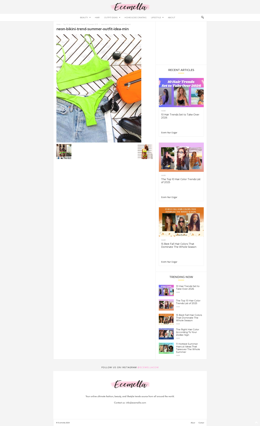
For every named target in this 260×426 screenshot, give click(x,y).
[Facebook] (119, 409)
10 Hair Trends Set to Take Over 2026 (188, 287)
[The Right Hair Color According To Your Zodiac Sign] (166, 333)
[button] (202, 17)
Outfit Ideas (111, 17)
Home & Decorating (136, 17)
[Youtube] (140, 409)
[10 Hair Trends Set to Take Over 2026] (181, 92)
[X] (133, 409)
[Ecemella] (130, 7)
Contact (201, 423)
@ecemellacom (148, 367)
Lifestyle (156, 17)
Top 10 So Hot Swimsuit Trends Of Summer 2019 (80, 24)
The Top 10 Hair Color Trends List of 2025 (188, 302)
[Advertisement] (181, 43)
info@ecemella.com (136, 402)
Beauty (84, 17)
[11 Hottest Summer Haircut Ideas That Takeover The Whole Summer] (166, 348)
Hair (97, 17)
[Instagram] (126, 409)
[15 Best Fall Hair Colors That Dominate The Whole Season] (181, 221)
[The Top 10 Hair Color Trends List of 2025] (181, 157)
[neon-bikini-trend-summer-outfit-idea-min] (104, 88)
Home (58, 24)
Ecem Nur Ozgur (169, 132)
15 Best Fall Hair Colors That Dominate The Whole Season (178, 245)
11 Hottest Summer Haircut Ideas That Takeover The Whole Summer (188, 347)
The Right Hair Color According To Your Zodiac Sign (187, 332)
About (171, 17)
